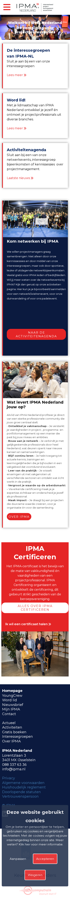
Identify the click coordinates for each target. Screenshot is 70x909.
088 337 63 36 (14, 765)
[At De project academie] (48, 898)
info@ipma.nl (13, 769)
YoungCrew (12, 695)
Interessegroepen (17, 736)
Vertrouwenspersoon (20, 796)
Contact (9, 714)
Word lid (9, 700)
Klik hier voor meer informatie (41, 844)
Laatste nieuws (18, 178)
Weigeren (35, 875)
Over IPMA (19, 516)
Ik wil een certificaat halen (26, 624)
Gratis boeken (14, 732)
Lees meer (15, 75)
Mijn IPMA (11, 709)
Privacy (8, 778)
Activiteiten (12, 727)
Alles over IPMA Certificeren (35, 608)
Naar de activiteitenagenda (36, 334)
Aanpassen (18, 859)
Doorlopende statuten (21, 792)
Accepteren (45, 859)
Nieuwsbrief (12, 705)
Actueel (9, 723)
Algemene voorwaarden (23, 783)
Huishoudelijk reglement (24, 787)
